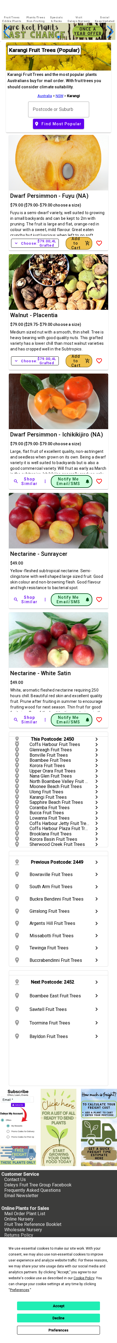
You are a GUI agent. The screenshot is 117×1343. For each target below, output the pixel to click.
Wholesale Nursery (23, 1229)
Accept (58, 1306)
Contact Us (15, 1179)
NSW (59, 96)
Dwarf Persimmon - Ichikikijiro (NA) (56, 434)
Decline (58, 1318)
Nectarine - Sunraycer (38, 553)
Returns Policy (18, 1235)
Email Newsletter (21, 1195)
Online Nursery (19, 1219)
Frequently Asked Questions (32, 1190)
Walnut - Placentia (34, 315)
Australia (44, 96)
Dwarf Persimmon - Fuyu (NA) (49, 195)
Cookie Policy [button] (84, 1278)
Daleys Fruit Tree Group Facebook (38, 1185)
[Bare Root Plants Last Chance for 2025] (58, 38)
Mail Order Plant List (24, 1213)
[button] (49, 37)
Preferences (58, 1330)
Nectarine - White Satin (40, 673)
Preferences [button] (19, 1290)
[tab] (12, 19)
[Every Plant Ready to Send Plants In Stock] (59, 1127)
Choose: (35, 243)
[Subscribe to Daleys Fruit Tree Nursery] (18, 1115)
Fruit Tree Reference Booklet (32, 1224)
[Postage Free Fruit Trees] (18, 1155)
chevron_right (96, 739)
